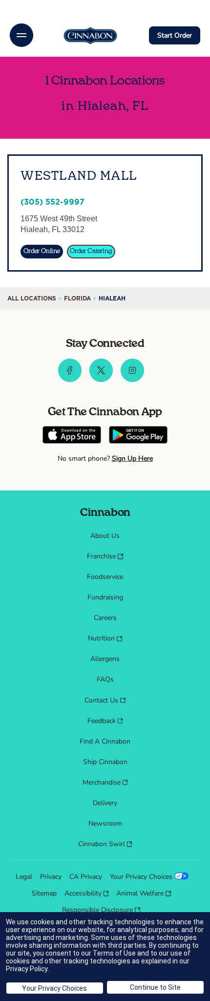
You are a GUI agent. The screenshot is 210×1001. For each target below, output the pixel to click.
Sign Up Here (132, 458)
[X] (101, 379)
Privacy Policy (26, 969)
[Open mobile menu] (21, 35)
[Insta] (132, 379)
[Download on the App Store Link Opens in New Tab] (71, 436)
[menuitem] (105, 536)
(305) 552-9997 (52, 202)
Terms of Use (114, 953)
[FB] (70, 379)
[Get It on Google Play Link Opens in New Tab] (138, 436)
